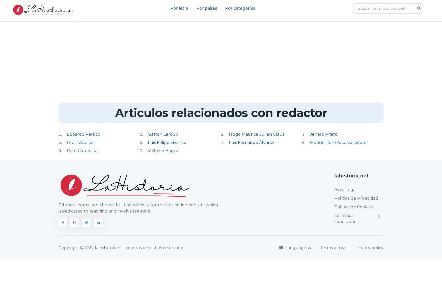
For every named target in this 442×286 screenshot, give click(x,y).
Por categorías (240, 8)
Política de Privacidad (356, 198)
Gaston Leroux (163, 134)
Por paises (206, 8)
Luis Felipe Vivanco (167, 142)
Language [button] (296, 247)
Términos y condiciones (357, 218)
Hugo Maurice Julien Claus (256, 134)
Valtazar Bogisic (164, 150)
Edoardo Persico (83, 134)
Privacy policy (369, 247)
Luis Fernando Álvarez (251, 142)
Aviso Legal (345, 189)
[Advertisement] (221, 65)
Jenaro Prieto (324, 134)
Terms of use (333, 247)
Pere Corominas (83, 150)
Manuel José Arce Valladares (339, 142)
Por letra (179, 8)
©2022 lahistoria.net (100, 247)
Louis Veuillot (80, 142)
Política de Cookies (353, 207)
